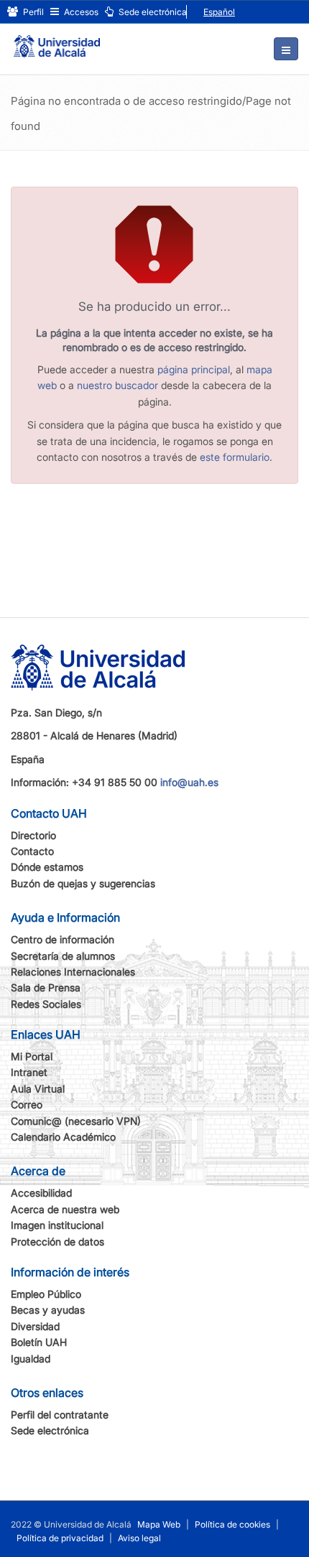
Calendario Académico (63, 1137)
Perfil (32, 11)
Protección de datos (57, 1241)
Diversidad (35, 1326)
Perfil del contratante (60, 1414)
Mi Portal (31, 1056)
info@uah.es (189, 782)
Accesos (80, 11)
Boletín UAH (39, 1342)
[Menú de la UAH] (286, 48)
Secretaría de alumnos (63, 956)
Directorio (33, 835)
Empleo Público (46, 1294)
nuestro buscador (117, 385)
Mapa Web (158, 1524)
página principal (193, 369)
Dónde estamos (47, 867)
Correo (26, 1104)
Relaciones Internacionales (73, 971)
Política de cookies (232, 1524)
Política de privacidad (60, 1538)
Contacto (32, 851)
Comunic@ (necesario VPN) (76, 1121)
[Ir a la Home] (57, 40)
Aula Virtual (38, 1089)
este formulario (234, 457)
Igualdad (30, 1358)
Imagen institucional (57, 1225)
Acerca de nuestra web (65, 1209)
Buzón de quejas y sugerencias (83, 883)
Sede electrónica (151, 11)
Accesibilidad (41, 1193)
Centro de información (62, 939)
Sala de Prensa (45, 987)
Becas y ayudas (48, 1310)
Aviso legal (139, 1538)
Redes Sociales (46, 1004)
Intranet (29, 1072)
